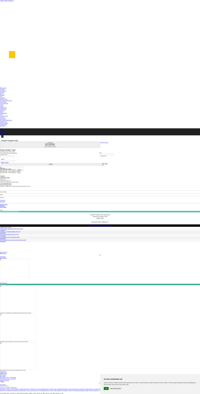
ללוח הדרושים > (4, 252)
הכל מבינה (2, 97)
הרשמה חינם (3, 90)
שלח (103, 163)
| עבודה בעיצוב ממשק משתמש (81, 390)
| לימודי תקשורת (53, 389)
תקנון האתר (13, 387)
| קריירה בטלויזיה (33, 389)
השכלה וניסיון (3, 192)
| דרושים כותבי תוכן (93, 390)
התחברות (2, 89)
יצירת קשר (2, 387)
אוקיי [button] (106, 388)
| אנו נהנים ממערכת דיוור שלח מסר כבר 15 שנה (38, 390)
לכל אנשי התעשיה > (5, 380)
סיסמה (2, 159)
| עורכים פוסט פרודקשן (43, 389)
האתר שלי (2, 201)
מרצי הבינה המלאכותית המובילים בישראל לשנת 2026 (13, 370)
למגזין (1, 114)
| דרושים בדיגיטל (15, 389)
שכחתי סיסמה (5, 162)
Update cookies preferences (7, 0)
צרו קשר (2, 176)
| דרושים (9, 389)
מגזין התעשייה (3, 121)
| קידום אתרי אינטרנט (68, 390)
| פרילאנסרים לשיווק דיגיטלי (56, 390)
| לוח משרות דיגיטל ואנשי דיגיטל (76, 389)
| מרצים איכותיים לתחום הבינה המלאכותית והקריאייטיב (13, 390)
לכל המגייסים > (3, 283)
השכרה (2, 106)
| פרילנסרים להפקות (24, 389)
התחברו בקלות (104, 142)
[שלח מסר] (100, 255)
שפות (1, 194)
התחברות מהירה (4, 116)
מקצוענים (2, 95)
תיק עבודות (2, 200)
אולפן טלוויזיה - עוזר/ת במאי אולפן (8, 377)
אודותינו (8, 387)
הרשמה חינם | (3, 88)
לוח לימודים (2, 126)
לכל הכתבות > (3, 371)
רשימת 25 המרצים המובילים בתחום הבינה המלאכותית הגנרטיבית (15, 313)
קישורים (2, 197)
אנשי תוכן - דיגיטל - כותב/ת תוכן (7, 379)
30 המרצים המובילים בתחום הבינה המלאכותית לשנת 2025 (14, 341)
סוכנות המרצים (3, 99)
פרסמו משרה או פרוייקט (6, 100)
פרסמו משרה (3, 102)
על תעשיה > (3, 256)
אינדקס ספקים (3, 113)
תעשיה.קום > (3, 384)
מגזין (1, 96)
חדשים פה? (50, 144)
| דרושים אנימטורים (89, 389)
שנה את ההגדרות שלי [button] (115, 388)
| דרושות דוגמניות (98, 389)
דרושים (2, 93)
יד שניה (2, 104)
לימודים (2, 112)
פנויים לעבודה (3, 109)
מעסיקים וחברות (4, 103)
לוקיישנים (2, 110)
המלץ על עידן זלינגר (5, 177)
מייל (100, 153)
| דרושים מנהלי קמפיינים (63, 389)
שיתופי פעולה (3, 107)
